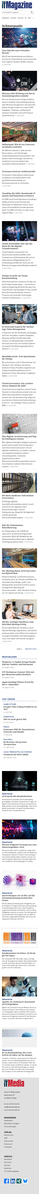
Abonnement (8, 1135)
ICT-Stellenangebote (11, 1171)
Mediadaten (8, 1120)
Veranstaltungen (10, 1126)
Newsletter (8, 1159)
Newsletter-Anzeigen (11, 1123)
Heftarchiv (8, 1168)
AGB (5, 1138)
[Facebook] (7, 1183)
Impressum (8, 1144)
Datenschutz (8, 1141)
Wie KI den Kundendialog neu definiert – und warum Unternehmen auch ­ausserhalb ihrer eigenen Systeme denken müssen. (19, 59)
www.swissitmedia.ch (12, 1110)
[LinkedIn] (13, 1183)
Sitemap (7, 1165)
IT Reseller (8, 1147)
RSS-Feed (7, 1162)
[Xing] (19, 1183)
